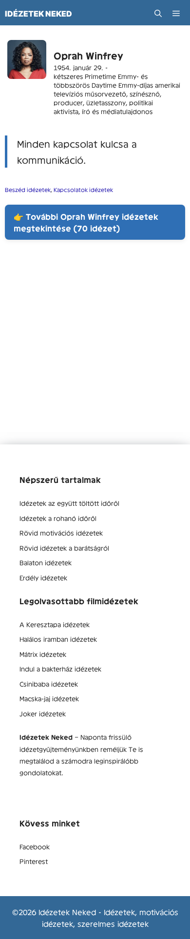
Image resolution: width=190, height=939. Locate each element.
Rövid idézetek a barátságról (64, 548)
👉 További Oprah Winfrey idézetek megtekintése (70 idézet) (86, 222)
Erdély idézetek (43, 577)
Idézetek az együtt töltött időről (69, 503)
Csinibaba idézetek (48, 684)
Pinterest (33, 861)
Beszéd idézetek (28, 189)
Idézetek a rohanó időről (57, 518)
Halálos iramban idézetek (58, 639)
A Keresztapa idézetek (54, 624)
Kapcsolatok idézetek (83, 189)
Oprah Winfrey (88, 55)
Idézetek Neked (38, 14)
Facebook (34, 846)
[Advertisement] (95, 349)
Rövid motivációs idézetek (61, 533)
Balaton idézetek (45, 562)
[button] (158, 13)
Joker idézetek (42, 713)
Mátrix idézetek (42, 654)
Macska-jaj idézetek (49, 698)
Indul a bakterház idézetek (60, 668)
